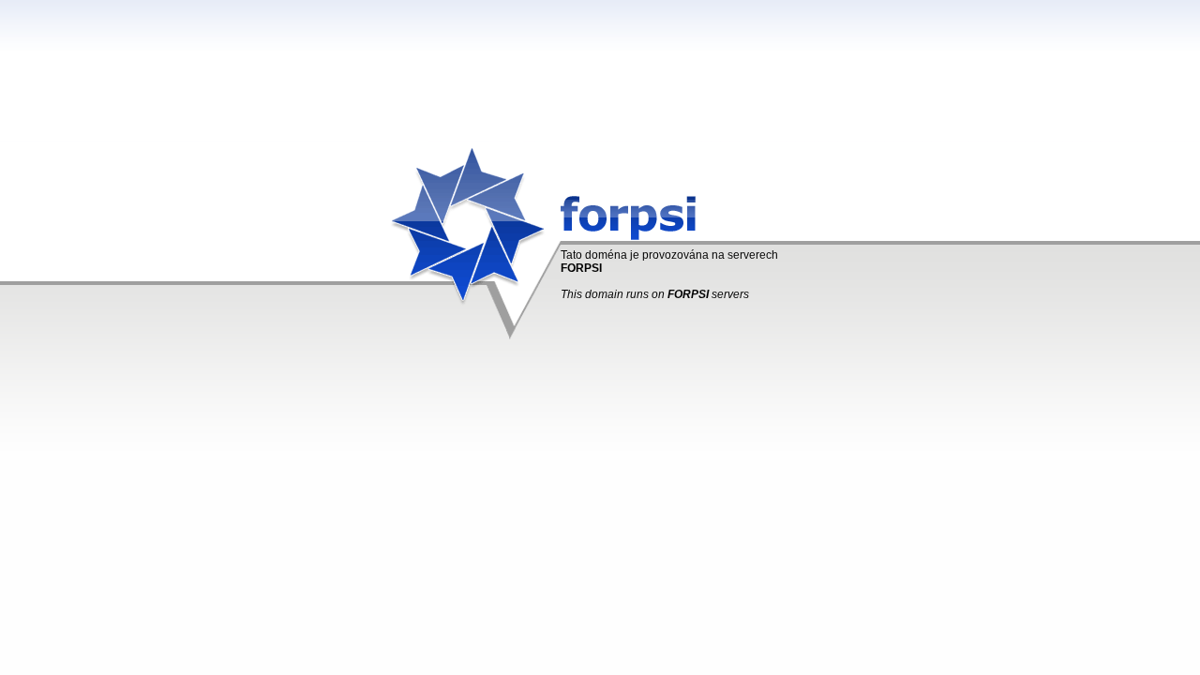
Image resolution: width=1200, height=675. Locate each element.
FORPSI (581, 268)
